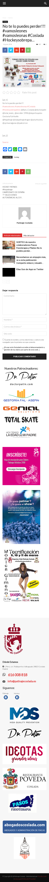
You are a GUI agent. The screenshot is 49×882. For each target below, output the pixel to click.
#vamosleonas (21, 106)
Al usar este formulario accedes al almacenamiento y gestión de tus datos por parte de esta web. (24, 348)
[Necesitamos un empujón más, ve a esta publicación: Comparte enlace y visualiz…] (9, 260)
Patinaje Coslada (24, 223)
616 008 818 (17, 675)
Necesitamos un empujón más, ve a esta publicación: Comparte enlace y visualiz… (31, 260)
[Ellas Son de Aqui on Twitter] (9, 272)
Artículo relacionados (12, 235)
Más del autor (29, 235)
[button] (45, 3)
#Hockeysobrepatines (12, 110)
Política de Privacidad (29, 879)
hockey (10, 18)
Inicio (4, 18)
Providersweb (41, 876)
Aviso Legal (17, 879)
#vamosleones (9, 106)
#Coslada (31, 106)
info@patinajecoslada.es (21, 681)
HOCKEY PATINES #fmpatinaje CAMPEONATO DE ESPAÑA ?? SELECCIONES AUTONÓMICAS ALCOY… (13, 192)
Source (5, 142)
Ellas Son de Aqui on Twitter (29, 269)
